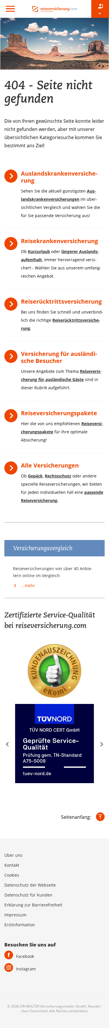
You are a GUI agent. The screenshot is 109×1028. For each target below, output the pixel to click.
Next (102, 744)
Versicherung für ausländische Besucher (59, 357)
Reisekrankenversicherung (59, 241)
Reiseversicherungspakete (59, 413)
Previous (7, 744)
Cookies (11, 875)
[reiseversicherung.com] (54, 9)
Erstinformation (19, 924)
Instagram (26, 969)
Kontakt (11, 865)
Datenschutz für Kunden (28, 895)
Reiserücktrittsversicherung (61, 301)
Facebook (25, 956)
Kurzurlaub (39, 251)
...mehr (27, 585)
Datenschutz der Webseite (30, 885)
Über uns (13, 855)
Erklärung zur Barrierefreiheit (33, 905)
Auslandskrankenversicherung (59, 176)
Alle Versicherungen (50, 465)
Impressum (15, 915)
